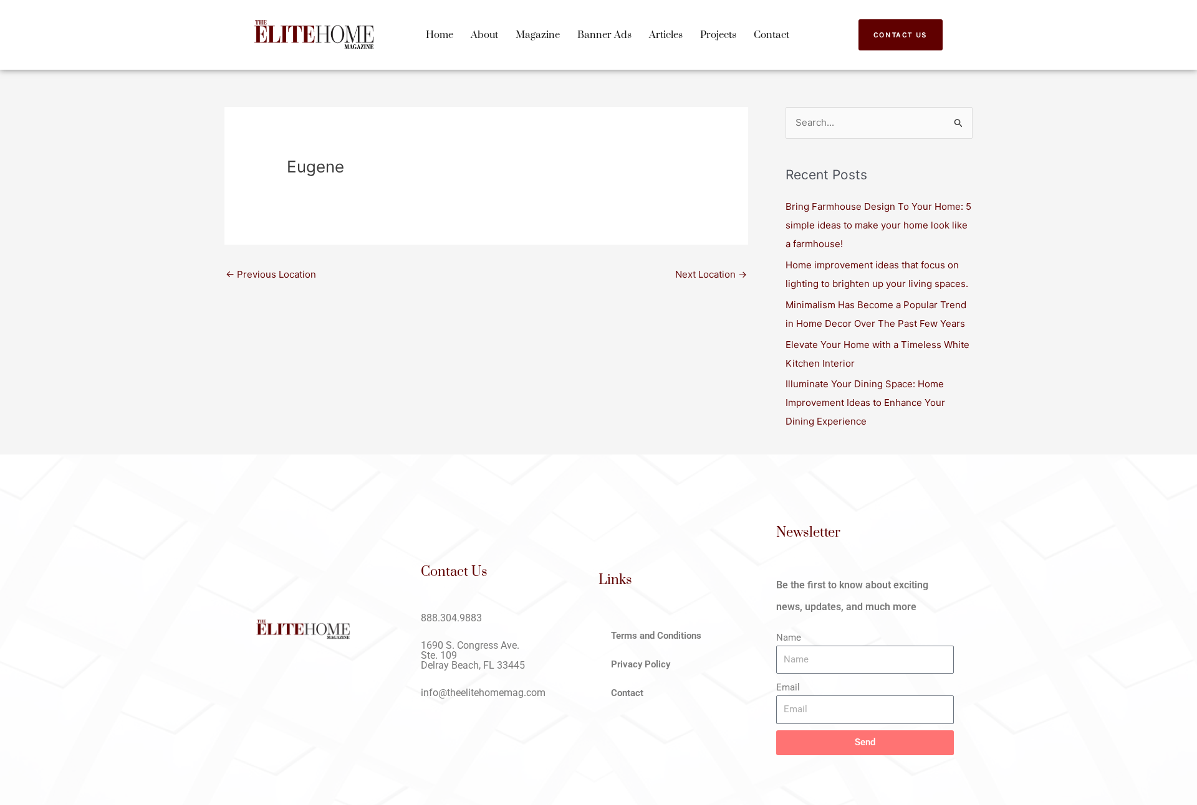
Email (788, 687)
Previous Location (271, 274)
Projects (718, 35)
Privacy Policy (640, 664)
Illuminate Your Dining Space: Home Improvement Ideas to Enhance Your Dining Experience (865, 402)
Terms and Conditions (656, 635)
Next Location (711, 274)
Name (788, 637)
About (484, 35)
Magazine (538, 35)
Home (439, 35)
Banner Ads (604, 35)
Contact (771, 35)
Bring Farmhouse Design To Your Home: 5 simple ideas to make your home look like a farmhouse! (878, 225)
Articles (666, 35)
